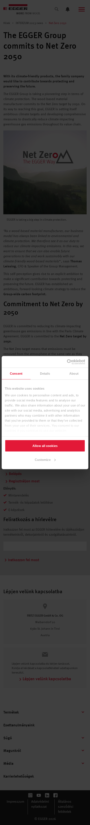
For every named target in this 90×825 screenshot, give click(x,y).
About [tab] (73, 373)
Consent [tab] (16, 373)
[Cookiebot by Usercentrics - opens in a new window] (67, 362)
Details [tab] (45, 373)
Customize (43, 459)
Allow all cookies (45, 446)
